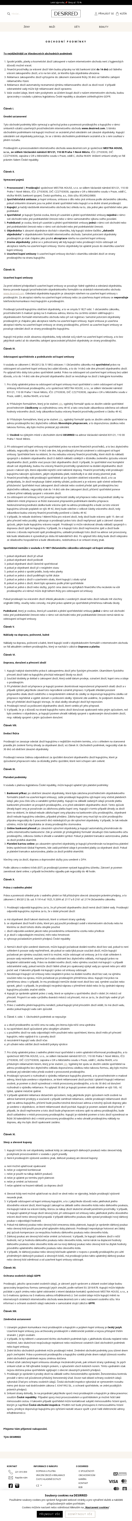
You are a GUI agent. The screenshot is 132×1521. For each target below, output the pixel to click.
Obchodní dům (87, 1475)
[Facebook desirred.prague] (11, 1486)
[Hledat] (8, 13)
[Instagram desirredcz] (17, 1486)
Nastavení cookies (97, 1507)
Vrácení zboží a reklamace (50, 1475)
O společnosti (86, 1471)
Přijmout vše (49, 1514)
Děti (77, 26)
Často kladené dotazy (48, 1479)
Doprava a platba (46, 1471)
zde (60, 403)
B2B (80, 1487)
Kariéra (82, 1479)
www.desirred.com (13, 293)
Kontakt (83, 1483)
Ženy (27, 26)
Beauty (103, 26)
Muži (52, 26)
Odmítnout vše (80, 1514)
